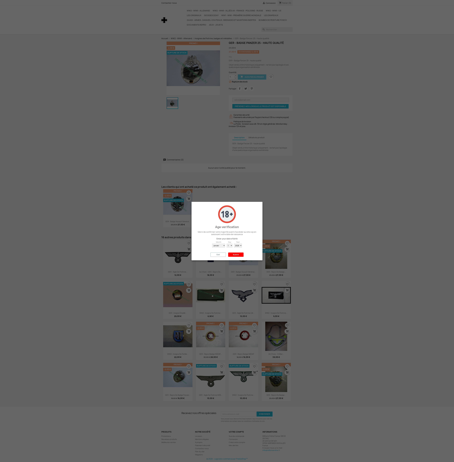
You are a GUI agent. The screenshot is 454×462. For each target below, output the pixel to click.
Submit (236, 254)
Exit (218, 254)
